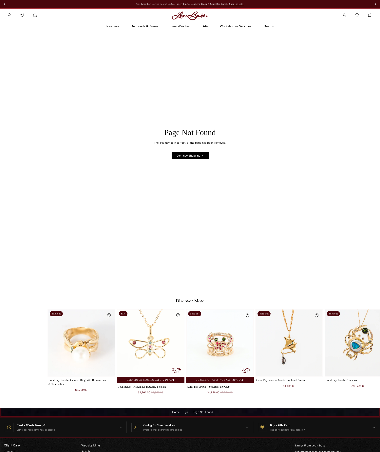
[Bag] (370, 15)
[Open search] (9, 15)
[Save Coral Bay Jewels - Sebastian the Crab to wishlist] (247, 315)
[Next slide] (327, 353)
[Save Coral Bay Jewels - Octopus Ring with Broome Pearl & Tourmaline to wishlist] (108, 315)
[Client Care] (35, 15)
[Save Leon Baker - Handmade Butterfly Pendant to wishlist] (178, 315)
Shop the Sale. (236, 4)
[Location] (22, 15)
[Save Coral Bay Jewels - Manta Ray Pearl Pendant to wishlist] (316, 315)
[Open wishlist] (357, 15)
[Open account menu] (344, 15)
